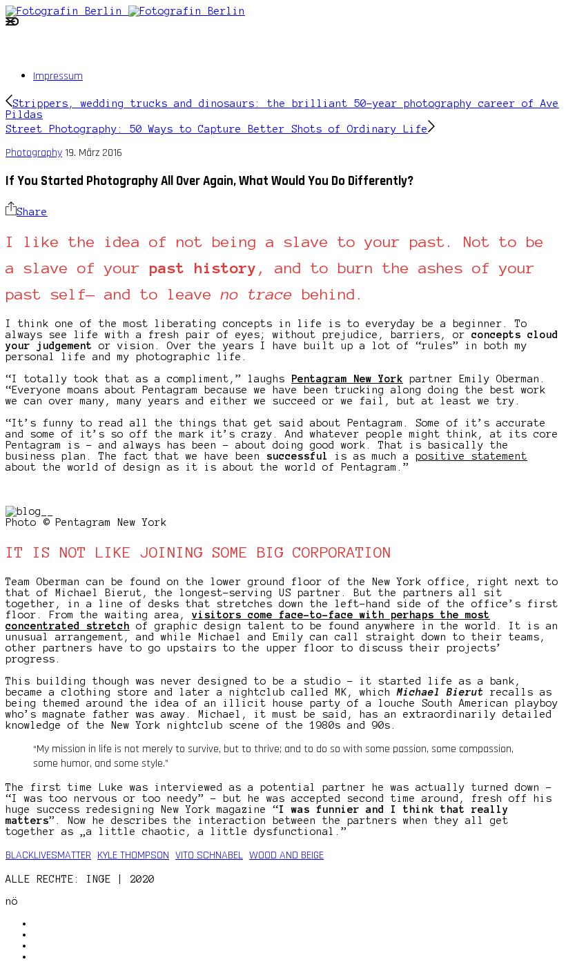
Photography (34, 153)
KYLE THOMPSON (133, 855)
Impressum (58, 76)
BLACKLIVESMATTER (48, 855)
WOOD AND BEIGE (286, 855)
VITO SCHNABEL (209, 855)
